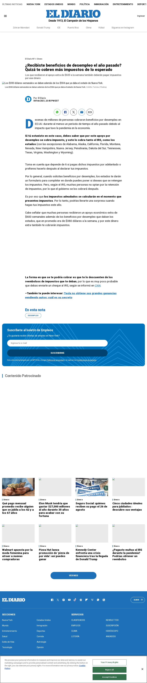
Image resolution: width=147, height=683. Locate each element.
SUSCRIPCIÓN (112, 625)
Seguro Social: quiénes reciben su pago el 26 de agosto (91, 506)
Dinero (39, 59)
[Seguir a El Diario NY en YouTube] (69, 600)
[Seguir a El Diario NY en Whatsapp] (98, 600)
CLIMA (74, 631)
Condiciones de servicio (86, 360)
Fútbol (102, 28)
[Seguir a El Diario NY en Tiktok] (75, 600)
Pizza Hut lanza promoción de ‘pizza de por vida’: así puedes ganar (54, 554)
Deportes (41, 631)
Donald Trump (43, 28)
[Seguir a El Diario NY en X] (58, 600)
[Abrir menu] (5, 16)
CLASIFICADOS (78, 620)
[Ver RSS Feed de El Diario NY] (104, 600)
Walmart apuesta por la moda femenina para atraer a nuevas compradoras (17, 554)
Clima (88, 28)
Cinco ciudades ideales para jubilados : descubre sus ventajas (127, 506)
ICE (58, 28)
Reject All (109, 670)
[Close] (142, 669)
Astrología (41, 642)
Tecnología (7, 647)
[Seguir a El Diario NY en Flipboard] (86, 600)
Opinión (40, 647)
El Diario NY (30, 59)
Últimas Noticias (12, 4)
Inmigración (101, 4)
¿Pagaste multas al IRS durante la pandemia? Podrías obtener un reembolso (127, 554)
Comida (40, 636)
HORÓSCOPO (112, 631)
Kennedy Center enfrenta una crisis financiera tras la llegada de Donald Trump (92, 554)
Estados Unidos (54, 4)
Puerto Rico (73, 28)
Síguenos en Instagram (123, 28)
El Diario (42, 98)
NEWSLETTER (112, 620)
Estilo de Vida (8, 642)
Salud (4, 636)
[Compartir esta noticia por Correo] (81, 112)
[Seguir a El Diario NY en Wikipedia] (92, 600)
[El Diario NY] (73, 16)
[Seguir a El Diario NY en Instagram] (63, 600)
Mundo (71, 4)
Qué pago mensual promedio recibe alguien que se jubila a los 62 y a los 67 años (18, 508)
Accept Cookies (109, 677)
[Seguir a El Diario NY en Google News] (81, 600)
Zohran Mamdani (21, 28)
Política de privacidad (55, 360)
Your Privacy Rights (109, 662)
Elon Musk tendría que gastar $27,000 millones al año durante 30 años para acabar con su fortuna (54, 510)
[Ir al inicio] (13, 600)
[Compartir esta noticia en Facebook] (65, 112)
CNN (98, 285)
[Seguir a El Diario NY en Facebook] (52, 600)
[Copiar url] (90, 112)
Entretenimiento (123, 4)
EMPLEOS (75, 625)
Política (85, 4)
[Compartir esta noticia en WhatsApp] (57, 112)
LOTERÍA (75, 636)
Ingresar (141, 16)
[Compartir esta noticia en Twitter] (73, 112)
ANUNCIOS (111, 636)
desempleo (33, 316)
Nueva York (33, 4)
